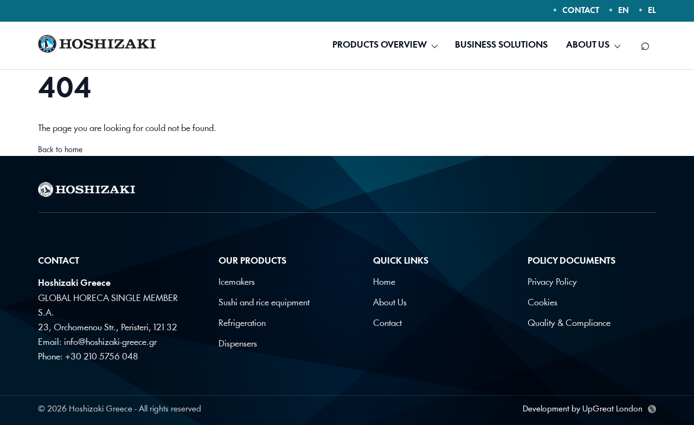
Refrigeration (242, 323)
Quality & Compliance (569, 323)
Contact (387, 323)
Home (384, 282)
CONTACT (580, 11)
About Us (390, 303)
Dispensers (238, 344)
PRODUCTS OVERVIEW (379, 45)
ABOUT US (587, 45)
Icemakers (237, 282)
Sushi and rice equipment (264, 303)
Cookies (542, 303)
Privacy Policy (552, 282)
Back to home (60, 150)
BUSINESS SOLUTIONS (501, 45)
